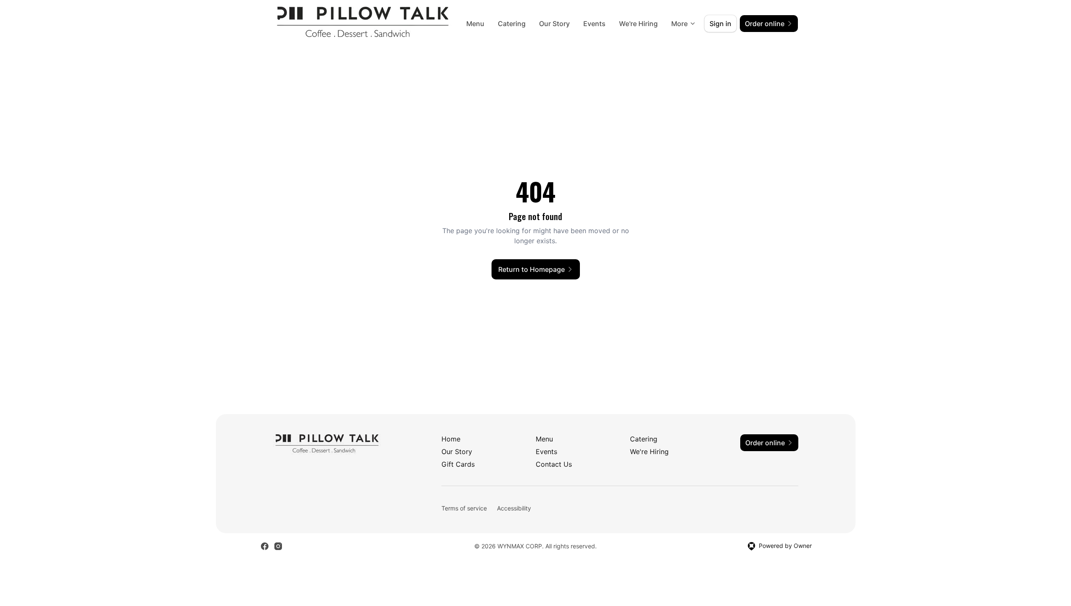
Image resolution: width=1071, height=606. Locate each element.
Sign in (720, 23)
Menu (475, 23)
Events (594, 23)
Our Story (554, 23)
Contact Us (554, 464)
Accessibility (514, 508)
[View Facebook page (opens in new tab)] (265, 546)
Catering (512, 23)
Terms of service (464, 508)
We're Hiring (638, 23)
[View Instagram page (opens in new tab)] (278, 546)
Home (450, 439)
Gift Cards (458, 464)
